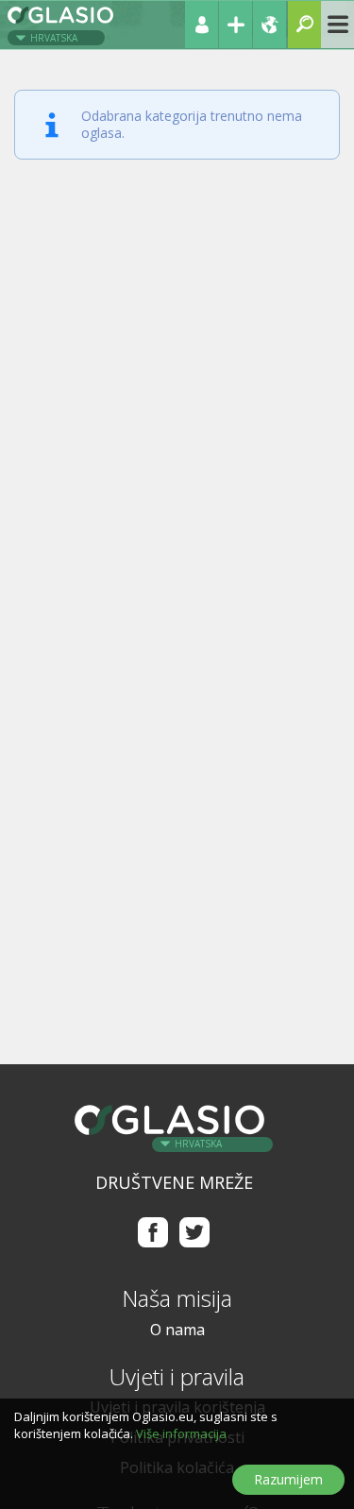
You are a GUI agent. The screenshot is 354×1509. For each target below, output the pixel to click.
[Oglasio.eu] (62, 22)
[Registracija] (235, 24)
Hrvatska (53, 37)
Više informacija (181, 1433)
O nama (177, 1329)
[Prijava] (201, 24)
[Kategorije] (337, 24)
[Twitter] (195, 1232)
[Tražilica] (304, 24)
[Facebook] (152, 1232)
